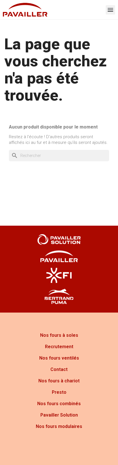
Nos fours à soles (59, 335)
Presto (59, 392)
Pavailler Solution (59, 415)
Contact (59, 369)
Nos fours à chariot (59, 381)
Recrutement (59, 346)
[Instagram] (51, 453)
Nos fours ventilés (59, 358)
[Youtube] (67, 453)
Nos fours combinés (59, 403)
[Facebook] (35, 453)
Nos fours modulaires (59, 426)
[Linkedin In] (83, 453)
